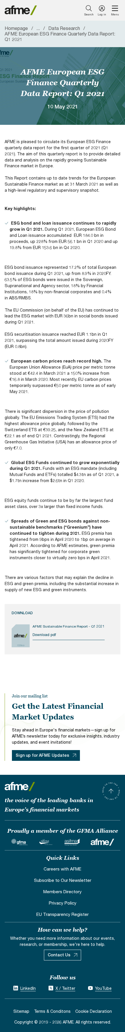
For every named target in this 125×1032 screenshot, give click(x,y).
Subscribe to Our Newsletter (62, 880)
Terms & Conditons (52, 1011)
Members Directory (62, 891)
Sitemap (21, 1011)
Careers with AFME (62, 868)
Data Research (64, 28)
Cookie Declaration (93, 1011)
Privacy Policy (62, 902)
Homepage (16, 28)
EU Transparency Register (62, 914)
